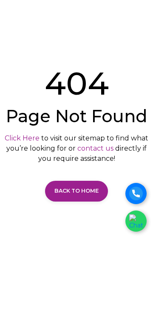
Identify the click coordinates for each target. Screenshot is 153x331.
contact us (95, 148)
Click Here (22, 138)
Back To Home (76, 191)
